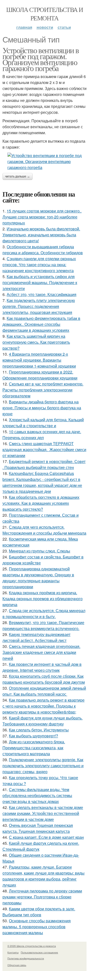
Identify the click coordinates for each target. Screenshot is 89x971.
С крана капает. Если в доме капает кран (46, 837)
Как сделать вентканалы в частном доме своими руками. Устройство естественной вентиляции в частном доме (42, 813)
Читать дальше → (17, 176)
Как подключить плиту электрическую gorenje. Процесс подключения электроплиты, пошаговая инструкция (38, 306)
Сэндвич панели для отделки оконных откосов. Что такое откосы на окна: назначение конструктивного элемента (39, 264)
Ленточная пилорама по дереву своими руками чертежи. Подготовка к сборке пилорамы (42, 897)
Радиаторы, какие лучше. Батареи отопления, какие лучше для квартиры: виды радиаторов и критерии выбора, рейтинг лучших (43, 876)
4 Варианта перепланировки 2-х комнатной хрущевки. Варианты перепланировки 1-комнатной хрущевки (39, 360)
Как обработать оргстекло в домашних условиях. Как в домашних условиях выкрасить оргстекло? (40, 503)
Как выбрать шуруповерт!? (33, 736)
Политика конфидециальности (25, 958)
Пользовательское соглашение (39, 952)
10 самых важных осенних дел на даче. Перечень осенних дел (41, 434)
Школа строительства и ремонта (44, 13)
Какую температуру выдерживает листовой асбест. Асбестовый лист (36, 637)
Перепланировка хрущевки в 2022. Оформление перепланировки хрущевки (39, 375)
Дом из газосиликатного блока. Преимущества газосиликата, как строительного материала (33, 748)
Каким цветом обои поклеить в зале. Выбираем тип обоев (38, 912)
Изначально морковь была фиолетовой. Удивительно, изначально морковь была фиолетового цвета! (41, 235)
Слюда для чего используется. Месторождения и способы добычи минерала (44, 530)
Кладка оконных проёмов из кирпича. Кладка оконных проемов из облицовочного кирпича (42, 598)
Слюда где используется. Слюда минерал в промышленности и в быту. (43, 613)
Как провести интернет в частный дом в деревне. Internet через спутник (42, 667)
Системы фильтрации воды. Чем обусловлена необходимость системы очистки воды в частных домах (37, 795)
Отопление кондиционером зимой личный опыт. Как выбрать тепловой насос (44, 691)
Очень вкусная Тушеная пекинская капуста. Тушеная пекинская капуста (37, 828)
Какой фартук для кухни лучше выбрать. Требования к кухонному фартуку (42, 721)
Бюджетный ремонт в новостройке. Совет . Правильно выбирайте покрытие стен (44, 464)
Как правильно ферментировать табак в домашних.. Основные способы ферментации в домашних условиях (41, 324)
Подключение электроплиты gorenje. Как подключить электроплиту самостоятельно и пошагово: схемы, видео (43, 765)
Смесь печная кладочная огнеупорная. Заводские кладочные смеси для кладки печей (41, 652)
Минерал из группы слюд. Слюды (39, 551)
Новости (45, 27)
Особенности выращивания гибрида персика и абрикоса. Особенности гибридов (42, 249)
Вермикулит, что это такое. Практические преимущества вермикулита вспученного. (43, 625)
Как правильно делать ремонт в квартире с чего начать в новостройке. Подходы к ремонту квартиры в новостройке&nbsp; (43, 706)
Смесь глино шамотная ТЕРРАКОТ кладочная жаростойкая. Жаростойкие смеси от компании (44, 449)
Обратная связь (16, 965)
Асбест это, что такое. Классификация (41, 294)
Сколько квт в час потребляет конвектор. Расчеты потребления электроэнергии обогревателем (42, 390)
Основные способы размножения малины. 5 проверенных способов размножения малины (36, 926)
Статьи (64, 27)
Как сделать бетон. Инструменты (39, 730)
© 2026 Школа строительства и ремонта (31, 946)
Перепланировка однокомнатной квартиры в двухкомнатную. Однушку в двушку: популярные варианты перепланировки (38, 578)
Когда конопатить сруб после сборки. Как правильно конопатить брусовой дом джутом (43, 679)
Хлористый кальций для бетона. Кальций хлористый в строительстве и (43, 422)
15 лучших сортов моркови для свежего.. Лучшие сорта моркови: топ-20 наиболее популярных (42, 217)
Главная (24, 27)
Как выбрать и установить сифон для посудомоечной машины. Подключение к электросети (39, 282)
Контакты (13, 952)
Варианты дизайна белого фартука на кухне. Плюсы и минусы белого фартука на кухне (41, 408)
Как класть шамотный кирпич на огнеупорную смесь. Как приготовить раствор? (36, 342)
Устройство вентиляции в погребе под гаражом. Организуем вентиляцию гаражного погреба (40, 59)
